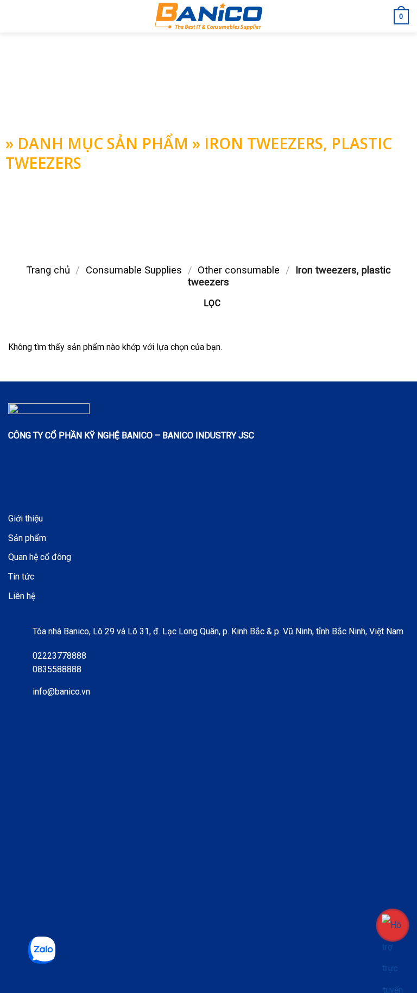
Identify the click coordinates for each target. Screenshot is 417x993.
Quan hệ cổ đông (39, 557)
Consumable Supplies (134, 270)
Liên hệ (21, 596)
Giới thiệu (25, 518)
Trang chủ (48, 270)
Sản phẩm (27, 538)
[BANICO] (208, 16)
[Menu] (14, 16)
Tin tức (21, 576)
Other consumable (239, 270)
